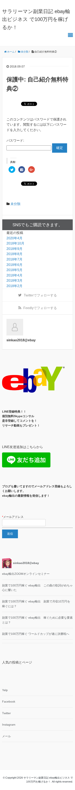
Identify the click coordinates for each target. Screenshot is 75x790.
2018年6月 (14, 265)
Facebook (8, 701)
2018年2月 (14, 286)
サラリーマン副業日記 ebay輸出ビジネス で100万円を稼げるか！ (36, 19)
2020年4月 (14, 238)
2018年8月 (14, 254)
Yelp (5, 690)
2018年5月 (14, 270)
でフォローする (40, 295)
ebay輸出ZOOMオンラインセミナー (26, 573)
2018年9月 (14, 249)
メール (6, 736)
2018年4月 (14, 275)
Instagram (8, 724)
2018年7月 (14, 259)
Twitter (6, 713)
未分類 (15, 204)
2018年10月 (15, 243)
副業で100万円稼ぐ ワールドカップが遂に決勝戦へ (35, 633)
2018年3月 (14, 280)
